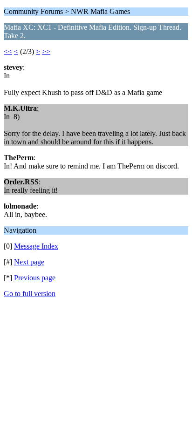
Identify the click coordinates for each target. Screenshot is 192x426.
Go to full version (29, 294)
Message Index (36, 246)
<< (8, 51)
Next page (29, 262)
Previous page (34, 278)
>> (46, 51)
